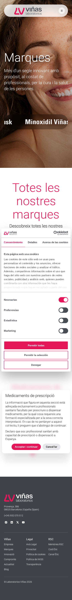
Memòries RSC (55, 544)
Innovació (9, 554)
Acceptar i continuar (26, 446)
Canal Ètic (53, 554)
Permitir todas (36, 345)
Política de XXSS (34, 559)
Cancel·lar (51, 446)
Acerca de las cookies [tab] (55, 242)
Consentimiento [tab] (13, 242)
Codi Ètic (52, 549)
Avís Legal (31, 544)
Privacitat (31, 549)
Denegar (36, 364)
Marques (8, 549)
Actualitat (9, 564)
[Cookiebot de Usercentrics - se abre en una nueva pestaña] (53, 233)
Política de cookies (35, 554)
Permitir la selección (36, 355)
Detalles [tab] (32, 242)
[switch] (63, 310)
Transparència (33, 564)
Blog (6, 569)
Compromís (10, 559)
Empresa (8, 544)
